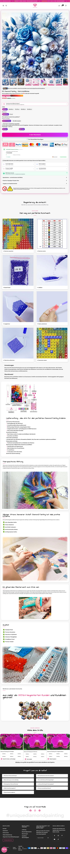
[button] (4, 850)
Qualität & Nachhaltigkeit (25, 836)
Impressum (5, 830)
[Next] (65, 44)
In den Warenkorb (35, 135)
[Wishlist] (66, 5)
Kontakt (4, 828)
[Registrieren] (48, 837)
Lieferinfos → (21, 149)
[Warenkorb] (62, 5)
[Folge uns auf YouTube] (54, 839)
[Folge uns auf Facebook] (54, 835)
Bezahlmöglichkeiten (27, 831)
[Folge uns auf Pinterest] (62, 835)
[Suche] (6, 5)
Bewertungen (25, 833)
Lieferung (24, 829)
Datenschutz (6, 832)
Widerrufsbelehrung (7, 834)
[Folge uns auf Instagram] (58, 835)
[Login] (59, 5)
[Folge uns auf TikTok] (58, 839)
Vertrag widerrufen (8, 840)
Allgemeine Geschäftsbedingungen (11, 836)
